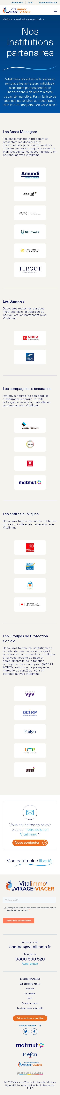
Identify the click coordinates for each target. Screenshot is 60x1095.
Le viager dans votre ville (30, 1008)
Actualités (17, 2)
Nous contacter (27, 843)
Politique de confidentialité (27, 1085)
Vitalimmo (8, 19)
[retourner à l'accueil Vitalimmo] (16, 10)
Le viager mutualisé (30, 979)
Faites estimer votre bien (30, 1018)
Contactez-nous (30, 1003)
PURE (30, 1088)
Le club (30, 988)
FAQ (30, 2)
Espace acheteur (48, 2)
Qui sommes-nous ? (30, 984)
